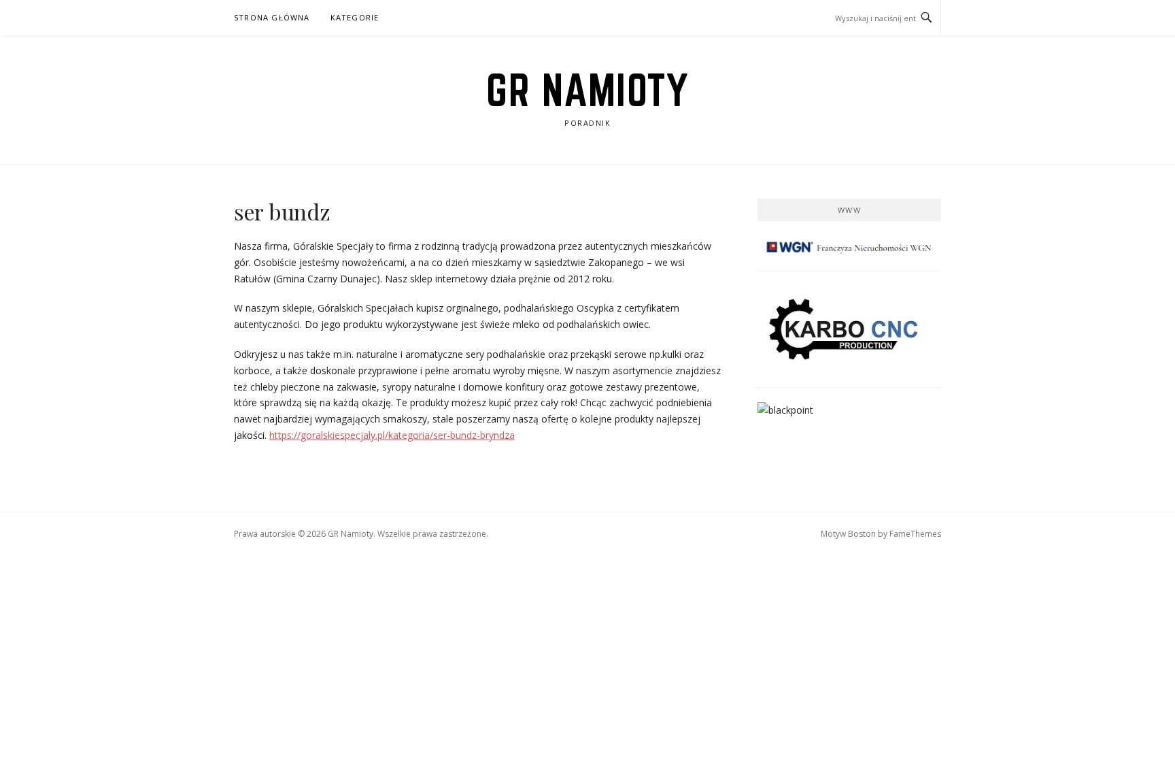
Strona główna (272, 17)
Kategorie (354, 17)
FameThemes (915, 534)
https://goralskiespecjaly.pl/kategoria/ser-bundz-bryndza (392, 435)
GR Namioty (587, 89)
